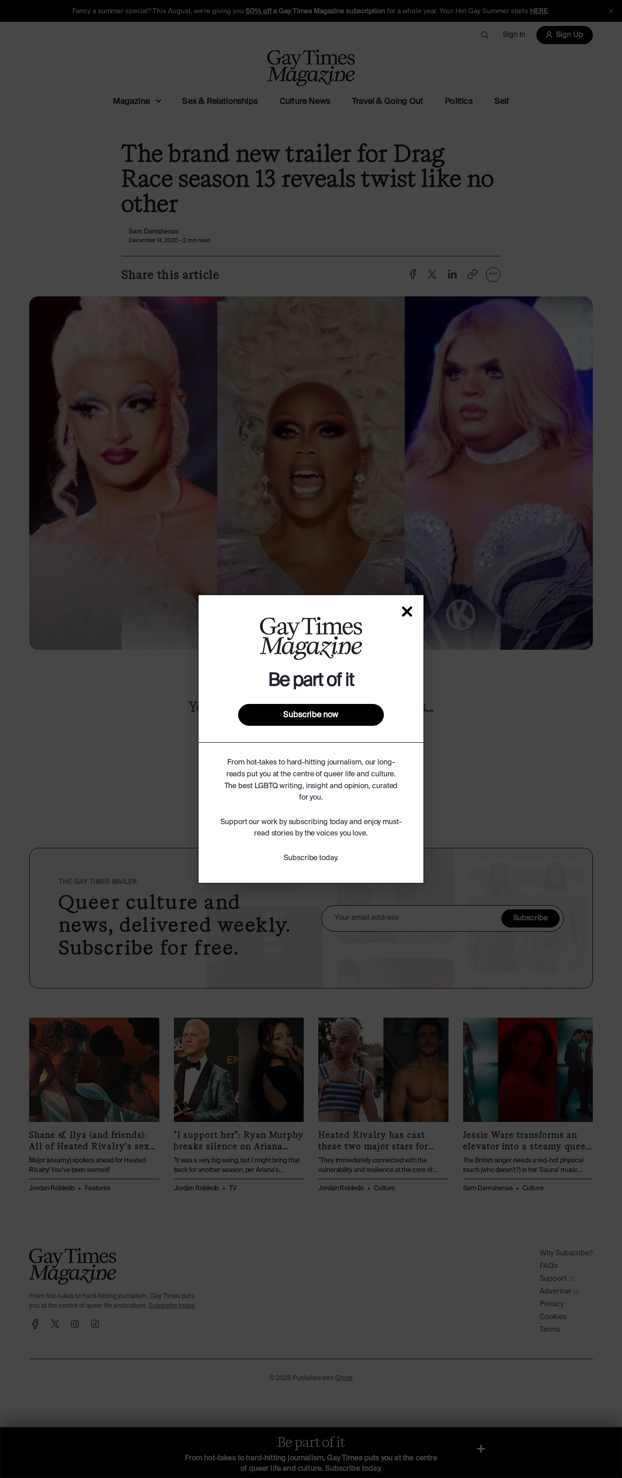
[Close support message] (407, 611)
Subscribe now (310, 715)
